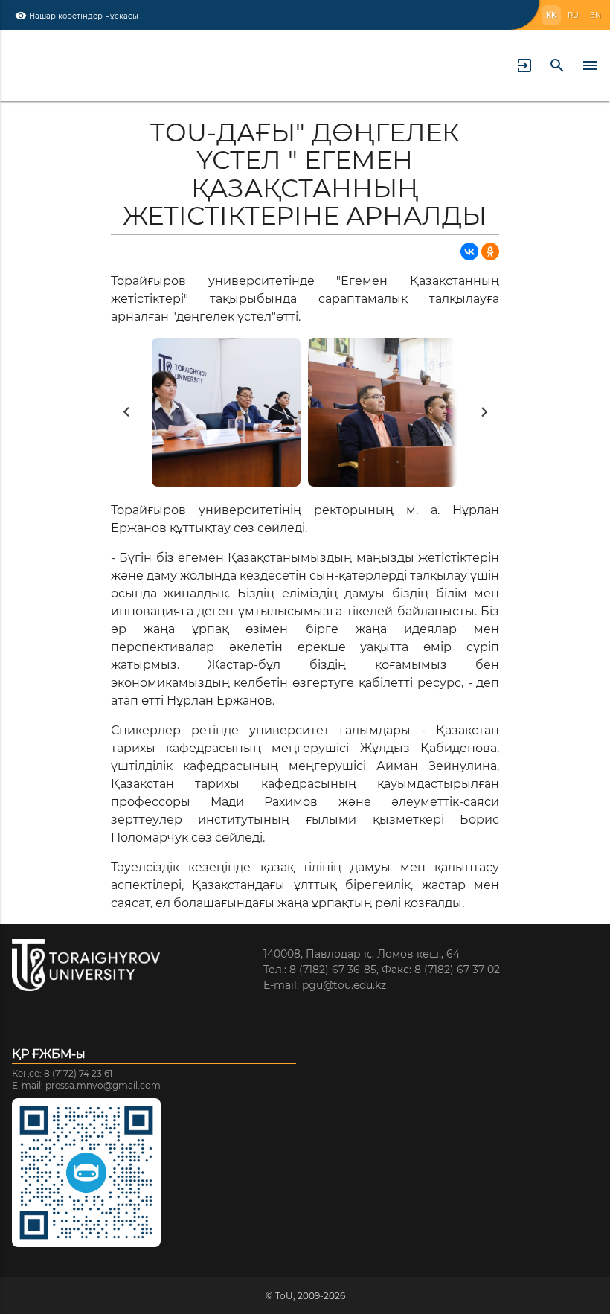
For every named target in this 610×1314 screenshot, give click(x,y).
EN (595, 15)
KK (551, 15)
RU (573, 15)
